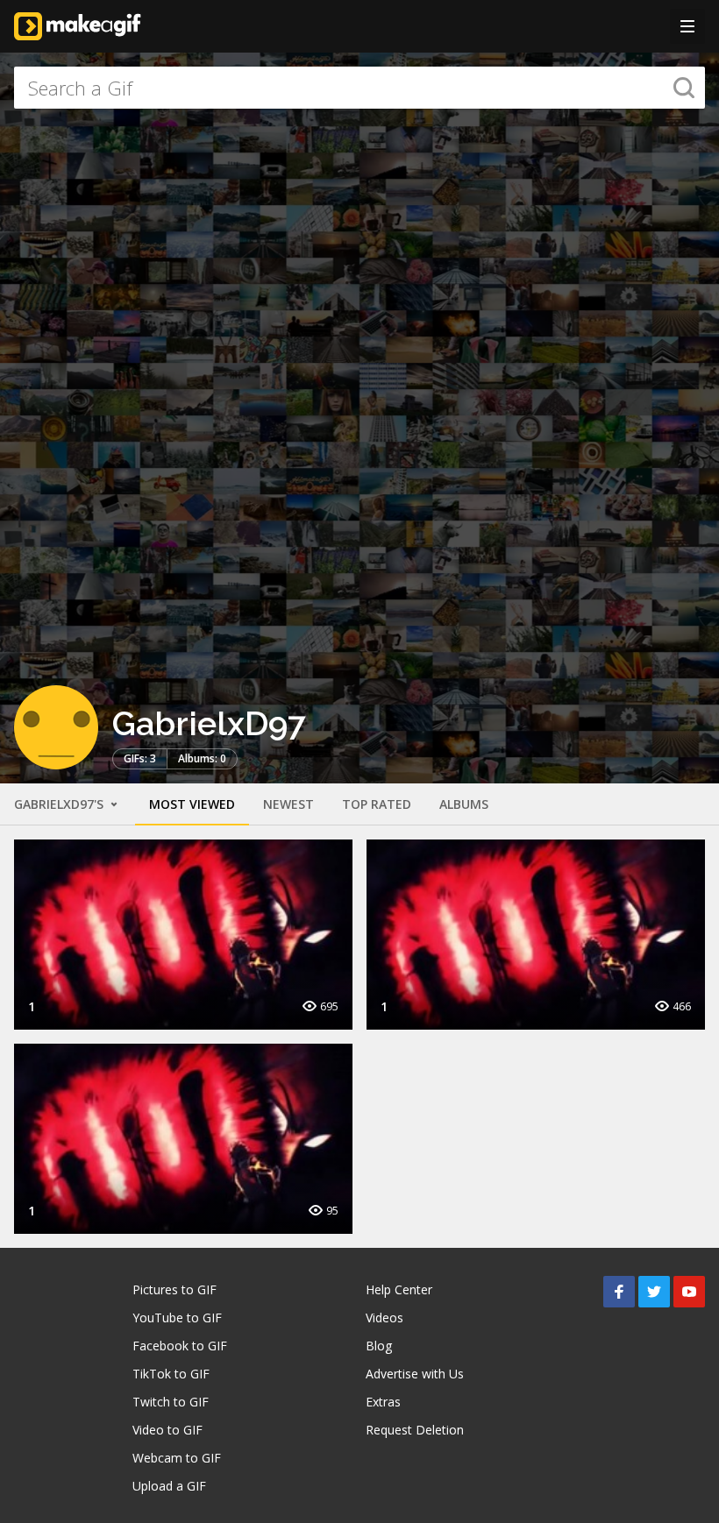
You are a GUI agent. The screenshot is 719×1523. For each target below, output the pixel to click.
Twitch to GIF (170, 1401)
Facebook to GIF (179, 1345)
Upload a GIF (169, 1485)
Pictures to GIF (174, 1289)
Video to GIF (167, 1429)
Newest (288, 804)
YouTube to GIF (177, 1317)
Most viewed (192, 804)
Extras (383, 1401)
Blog (379, 1345)
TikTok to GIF (171, 1373)
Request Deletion (415, 1429)
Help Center (399, 1289)
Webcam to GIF (176, 1457)
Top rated (376, 804)
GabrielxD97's (60, 804)
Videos (384, 1317)
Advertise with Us (415, 1373)
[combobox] (359, 88)
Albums (463, 804)
